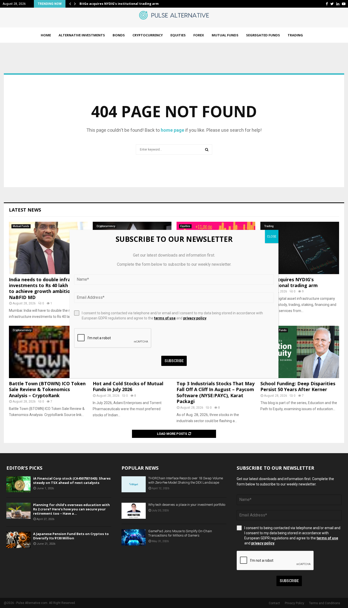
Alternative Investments (82, 35)
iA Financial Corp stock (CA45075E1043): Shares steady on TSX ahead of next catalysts (72, 480)
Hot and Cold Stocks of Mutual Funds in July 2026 (128, 386)
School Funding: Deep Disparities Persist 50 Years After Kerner (297, 386)
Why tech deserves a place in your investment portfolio (186, 505)
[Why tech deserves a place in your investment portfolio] (134, 511)
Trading (295, 35)
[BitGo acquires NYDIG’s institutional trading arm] (299, 248)
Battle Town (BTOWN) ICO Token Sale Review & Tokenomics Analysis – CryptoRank (47, 389)
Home (46, 35)
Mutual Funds (225, 35)
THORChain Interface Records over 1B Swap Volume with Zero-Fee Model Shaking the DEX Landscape (185, 480)
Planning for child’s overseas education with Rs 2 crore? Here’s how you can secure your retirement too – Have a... (71, 509)
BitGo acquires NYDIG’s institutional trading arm (119, 4)
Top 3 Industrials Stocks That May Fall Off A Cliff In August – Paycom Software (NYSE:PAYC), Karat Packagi (216, 392)
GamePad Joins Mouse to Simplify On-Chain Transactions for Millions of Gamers (180, 533)
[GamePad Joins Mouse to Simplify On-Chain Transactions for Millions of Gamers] (134, 537)
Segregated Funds (263, 35)
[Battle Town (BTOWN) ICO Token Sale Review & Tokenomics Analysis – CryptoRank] (48, 352)
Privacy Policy (294, 603)
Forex (198, 35)
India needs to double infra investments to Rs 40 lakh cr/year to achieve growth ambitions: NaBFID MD (47, 288)
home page (172, 130)
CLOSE (271, 236)
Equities (178, 35)
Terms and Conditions (324, 603)
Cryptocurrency (147, 35)
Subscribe (289, 581)
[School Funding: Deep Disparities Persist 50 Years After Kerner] (299, 352)
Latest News (25, 210)
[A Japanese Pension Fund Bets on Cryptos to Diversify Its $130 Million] (18, 540)
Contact (274, 603)
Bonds (119, 35)
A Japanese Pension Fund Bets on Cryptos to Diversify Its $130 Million (71, 535)
